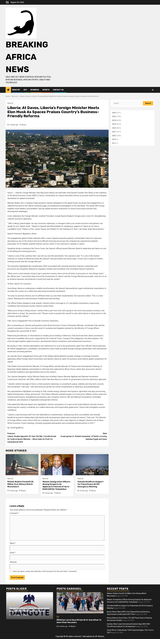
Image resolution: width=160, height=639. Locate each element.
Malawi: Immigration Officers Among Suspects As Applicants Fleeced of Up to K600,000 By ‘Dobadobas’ (56, 485)
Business (34, 90)
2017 (114, 143)
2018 (114, 139)
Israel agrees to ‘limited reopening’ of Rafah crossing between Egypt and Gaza (84, 436)
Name (13, 543)
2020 (114, 136)
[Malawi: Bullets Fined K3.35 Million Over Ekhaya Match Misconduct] (22, 464)
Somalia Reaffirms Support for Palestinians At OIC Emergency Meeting (90, 484)
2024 (114, 120)
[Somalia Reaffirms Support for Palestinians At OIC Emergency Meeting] (92, 464)
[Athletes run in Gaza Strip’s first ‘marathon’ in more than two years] (80, 602)
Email (12, 552)
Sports (45, 90)
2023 (114, 124)
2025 (114, 116)
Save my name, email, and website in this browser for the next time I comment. (45, 571)
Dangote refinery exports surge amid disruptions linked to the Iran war (29, 609)
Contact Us (58, 90)
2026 (114, 113)
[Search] (152, 90)
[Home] (8, 90)
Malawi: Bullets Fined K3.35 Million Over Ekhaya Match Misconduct (20, 484)
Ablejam (23, 125)
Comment (14, 513)
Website (13, 562)
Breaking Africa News (27, 57)
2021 (114, 132)
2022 (114, 128)
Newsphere (87, 636)
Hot (25, 90)
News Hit (16, 90)
